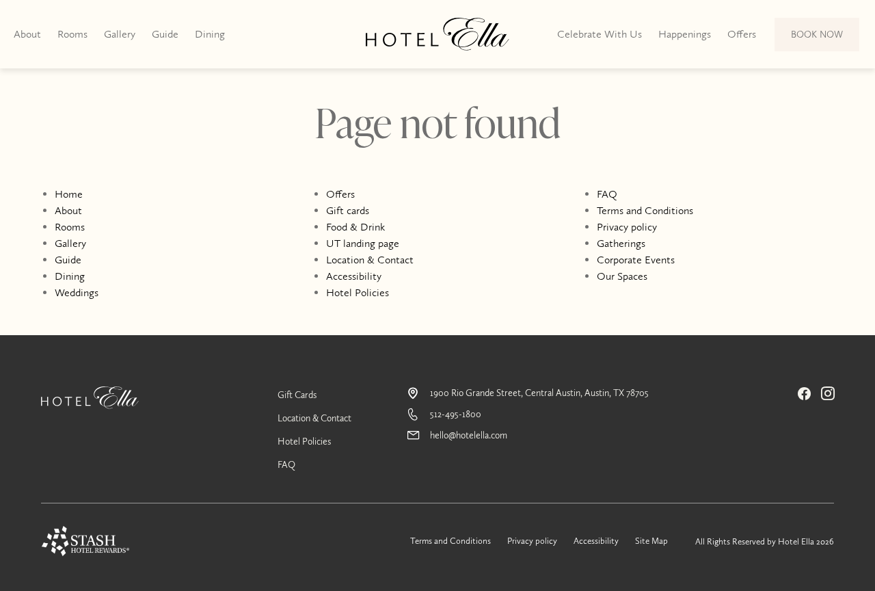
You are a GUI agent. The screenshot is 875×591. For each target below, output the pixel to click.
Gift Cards (297, 395)
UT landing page (362, 243)
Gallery (119, 33)
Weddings (76, 292)
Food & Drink (355, 226)
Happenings (684, 33)
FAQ (607, 193)
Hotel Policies (357, 292)
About (27, 33)
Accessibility (353, 276)
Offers (741, 33)
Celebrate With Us (599, 33)
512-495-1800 (455, 414)
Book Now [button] (817, 40)
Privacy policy (627, 226)
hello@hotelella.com (468, 435)
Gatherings (621, 243)
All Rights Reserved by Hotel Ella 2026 (764, 541)
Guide (165, 33)
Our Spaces (622, 276)
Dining (210, 33)
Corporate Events (636, 259)
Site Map (651, 541)
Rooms (72, 33)
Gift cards (347, 210)
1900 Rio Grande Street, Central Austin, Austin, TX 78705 (539, 393)
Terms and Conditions (645, 210)
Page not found (438, 127)
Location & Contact (370, 259)
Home (69, 193)
